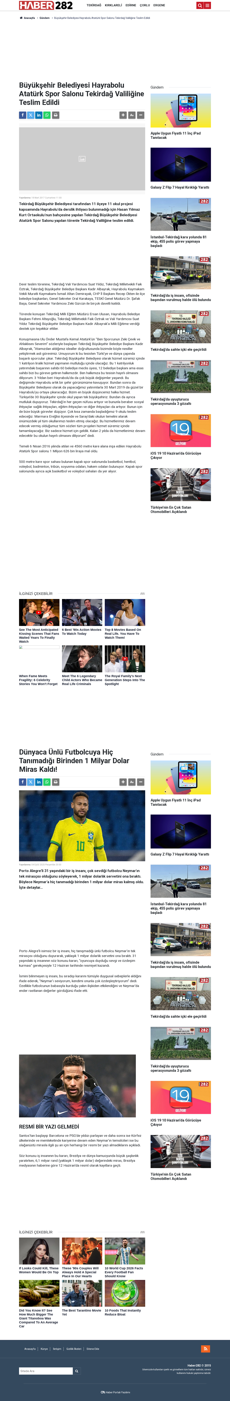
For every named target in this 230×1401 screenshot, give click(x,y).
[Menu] (207, 5)
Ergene (159, 5)
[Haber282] (45, 5)
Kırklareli (113, 5)
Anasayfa (29, 18)
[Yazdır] (55, 115)
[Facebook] (22, 115)
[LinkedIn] (38, 115)
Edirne (131, 5)
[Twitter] (30, 115)
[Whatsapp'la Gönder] (46, 115)
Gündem (45, 18)
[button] (123, 115)
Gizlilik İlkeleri (73, 1348)
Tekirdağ (94, 5)
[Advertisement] (115, 50)
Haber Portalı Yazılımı (118, 1392)
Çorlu (145, 5)
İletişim (57, 1348)
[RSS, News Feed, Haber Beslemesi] (205, 1349)
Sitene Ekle (93, 1348)
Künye (44, 1348)
